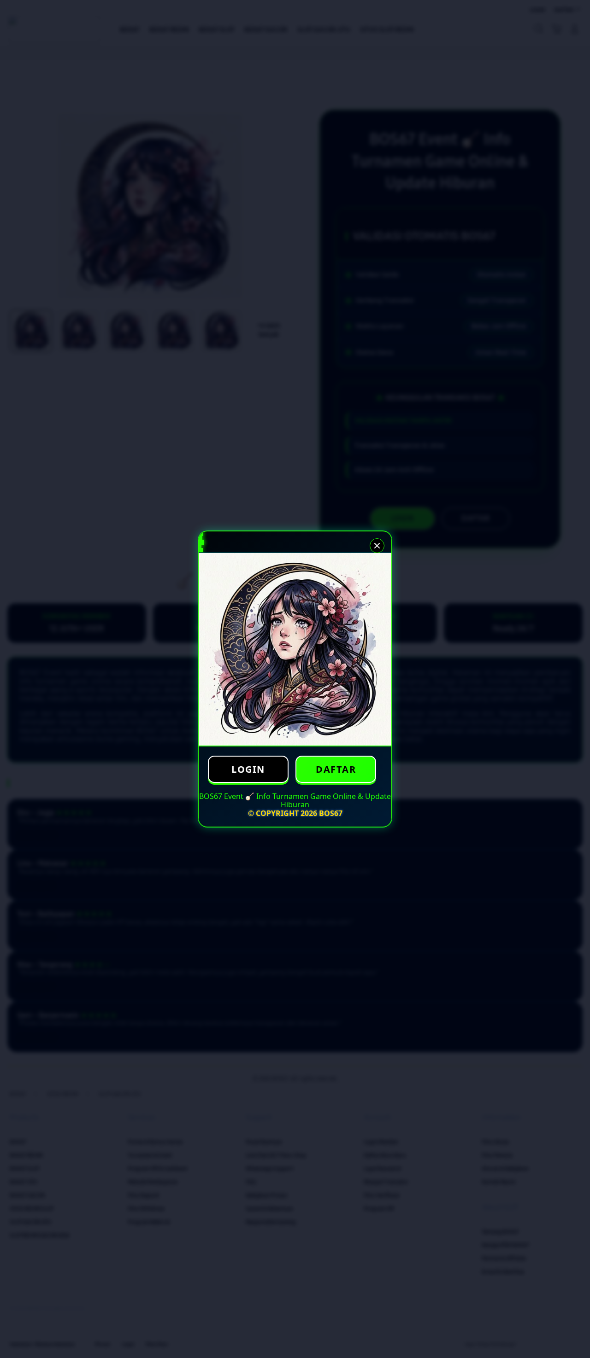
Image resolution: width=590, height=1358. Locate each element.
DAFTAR (336, 769)
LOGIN (248, 769)
